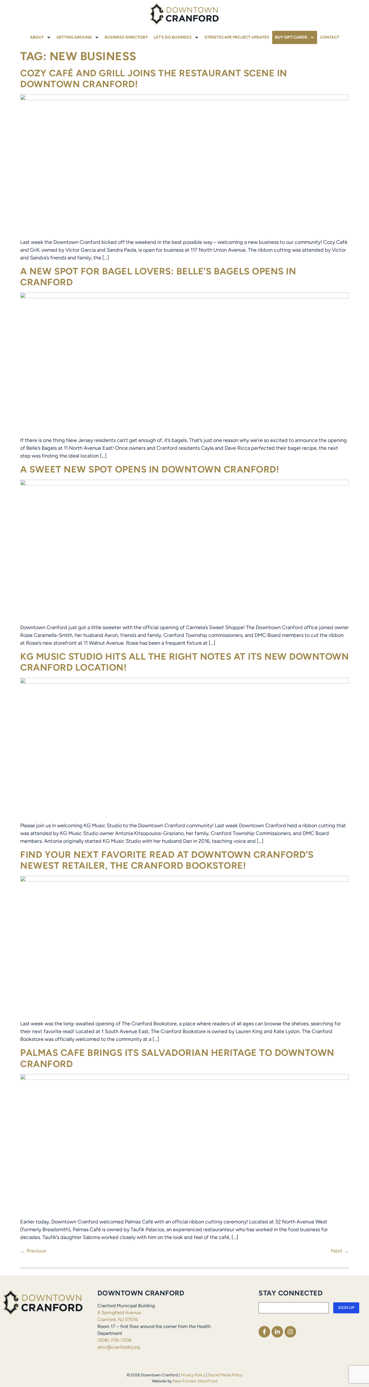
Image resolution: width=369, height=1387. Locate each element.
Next (340, 1251)
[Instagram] (290, 1331)
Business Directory (126, 37)
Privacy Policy (193, 1375)
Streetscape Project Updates (236, 37)
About (37, 37)
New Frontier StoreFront (195, 1381)
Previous (33, 1251)
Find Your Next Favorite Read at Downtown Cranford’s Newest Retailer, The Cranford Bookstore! (167, 860)
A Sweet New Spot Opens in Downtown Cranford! (149, 469)
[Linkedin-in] (277, 1331)
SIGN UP (346, 1307)
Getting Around (74, 37)
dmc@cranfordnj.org (118, 1347)
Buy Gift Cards (291, 37)
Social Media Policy (225, 1375)
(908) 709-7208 (114, 1340)
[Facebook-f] (264, 1331)
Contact (329, 37)
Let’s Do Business (173, 37)
